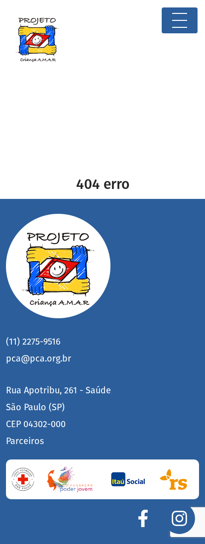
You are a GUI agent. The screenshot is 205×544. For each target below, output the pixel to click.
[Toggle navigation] (180, 20)
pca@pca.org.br (38, 358)
